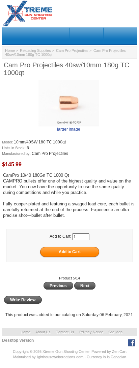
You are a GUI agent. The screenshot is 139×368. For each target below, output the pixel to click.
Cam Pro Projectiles (72, 50)
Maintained (22, 357)
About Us (43, 332)
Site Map (115, 332)
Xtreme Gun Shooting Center (66, 351)
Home (10, 50)
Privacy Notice (91, 332)
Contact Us (65, 332)
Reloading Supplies (35, 50)
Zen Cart (119, 351)
